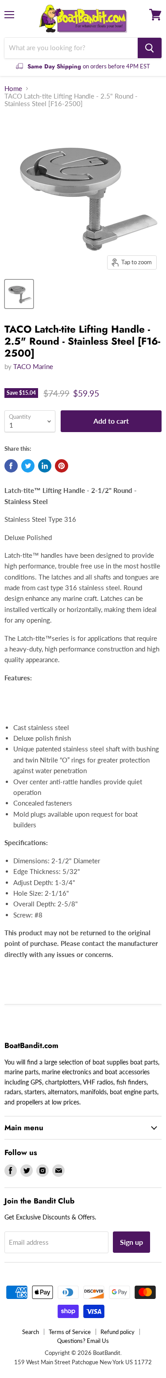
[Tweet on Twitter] (28, 466)
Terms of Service (70, 1331)
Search (30, 1331)
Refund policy (117, 1331)
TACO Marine (33, 366)
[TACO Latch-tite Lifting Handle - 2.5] (19, 294)
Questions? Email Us (83, 1340)
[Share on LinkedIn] (44, 466)
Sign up (131, 1242)
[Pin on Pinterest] (61, 466)
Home (13, 88)
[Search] (150, 48)
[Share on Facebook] (11, 466)
